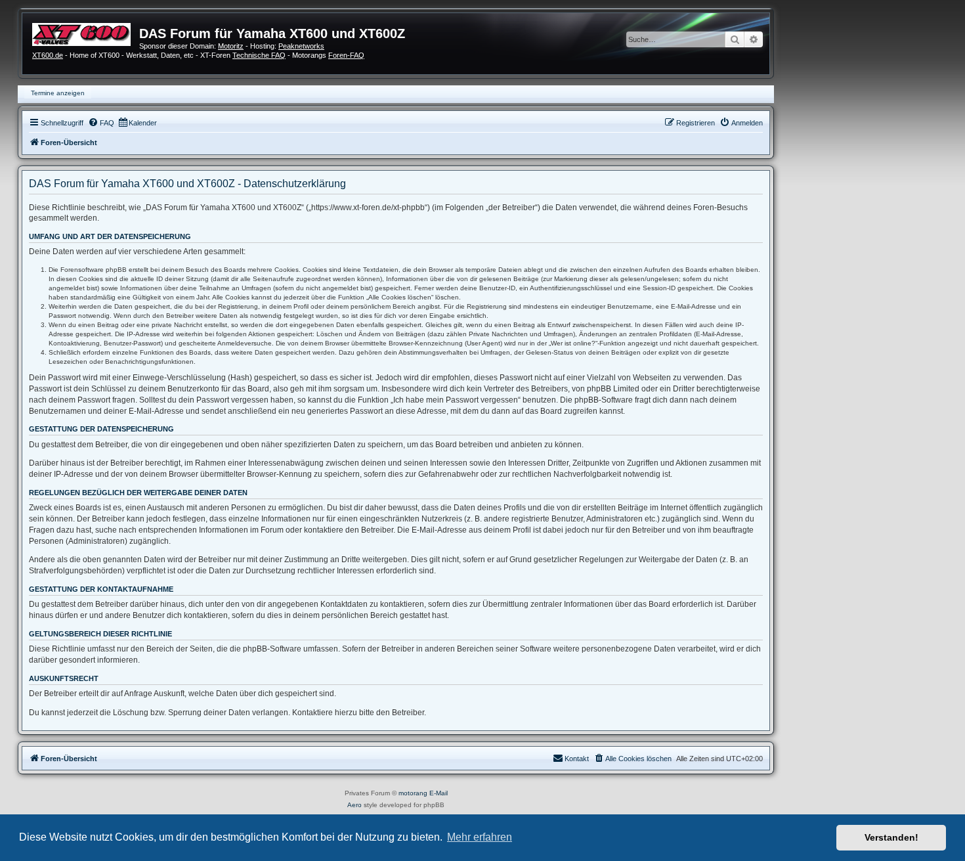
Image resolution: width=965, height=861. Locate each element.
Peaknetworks (301, 46)
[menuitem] (101, 123)
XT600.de (47, 55)
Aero (354, 804)
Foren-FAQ (346, 55)
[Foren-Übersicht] (85, 32)
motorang (412, 793)
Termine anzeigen (58, 93)
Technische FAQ (259, 55)
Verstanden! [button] (891, 837)
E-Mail (438, 793)
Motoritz (231, 46)
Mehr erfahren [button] (479, 837)
